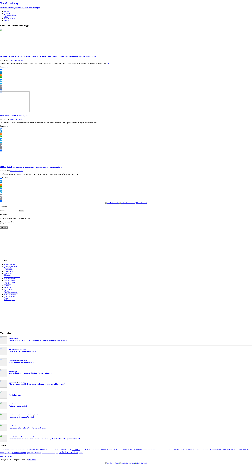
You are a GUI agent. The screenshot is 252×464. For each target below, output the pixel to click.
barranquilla (63, 449)
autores (49, 449)
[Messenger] (126, 79)
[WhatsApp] (126, 77)
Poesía (6, 298)
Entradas (6, 11)
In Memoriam (8, 289)
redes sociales (51, 453)
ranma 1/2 (45, 453)
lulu (248, 449)
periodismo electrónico (34, 453)
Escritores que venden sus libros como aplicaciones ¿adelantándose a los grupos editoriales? (45, 439)
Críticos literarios (9, 271)
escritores (110, 449)
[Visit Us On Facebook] (127, 203)
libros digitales (217, 449)
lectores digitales (197, 449)
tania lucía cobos (68, 452)
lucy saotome (242, 449)
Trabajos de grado (9, 18)
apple (23, 449)
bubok (69, 449)
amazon (6, 449)
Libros (6, 17)
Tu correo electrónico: (7, 222)
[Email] (126, 85)
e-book (82, 449)
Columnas (7, 13)
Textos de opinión (9, 300)
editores (97, 449)
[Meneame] (126, 75)
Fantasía (6, 285)
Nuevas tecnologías (10, 294)
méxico (2, 453)
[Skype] (126, 83)
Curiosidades (8, 273)
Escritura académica (10, 280)
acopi (1, 449)
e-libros (92, 449)
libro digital (205, 449)
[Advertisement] (59, 244)
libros (211, 449)
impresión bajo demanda (167, 449)
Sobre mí (7, 20)
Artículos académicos (10, 15)
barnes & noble (55, 449)
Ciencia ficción (8, 270)
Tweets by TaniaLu (6, 456)
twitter (81, 453)
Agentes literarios (9, 264)
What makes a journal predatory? (22, 362)
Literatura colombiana (11, 293)
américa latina (14, 449)
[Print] (126, 88)
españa (125, 449)
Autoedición (8, 268)
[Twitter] (126, 71)
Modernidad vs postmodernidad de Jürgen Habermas (30, 373)
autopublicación (41, 450)
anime (19, 449)
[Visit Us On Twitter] (112, 203)
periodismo (8, 453)
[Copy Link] (126, 87)
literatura (236, 449)
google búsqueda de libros (148, 449)
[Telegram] (126, 81)
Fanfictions (7, 284)
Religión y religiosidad (18, 406)
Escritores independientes (12, 277)
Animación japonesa (10, 266)
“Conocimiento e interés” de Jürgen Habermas (27, 428)
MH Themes (32, 460)
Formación (7, 287)
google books (138, 449)
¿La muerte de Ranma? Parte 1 (21, 417)
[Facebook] (126, 69)
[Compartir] (126, 90)
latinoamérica (189, 449)
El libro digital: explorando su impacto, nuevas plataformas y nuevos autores (31, 167)
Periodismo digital (9, 296)
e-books (87, 449)
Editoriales (7, 275)
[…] (107, 63)
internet (176, 449)
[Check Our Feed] (141, 203)
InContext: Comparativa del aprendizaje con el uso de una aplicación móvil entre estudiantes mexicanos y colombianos (48, 56)
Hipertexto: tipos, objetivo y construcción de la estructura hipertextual (37, 384)
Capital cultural (15, 395)
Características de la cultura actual (23, 351)
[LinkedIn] (126, 73)
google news (158, 449)
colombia (76, 449)
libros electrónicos (228, 449)
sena (57, 453)
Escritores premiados (10, 278)
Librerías (6, 291)
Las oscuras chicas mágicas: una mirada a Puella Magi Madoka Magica (38, 340)
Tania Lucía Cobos (16, 60)
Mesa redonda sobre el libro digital (14, 116)
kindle (182, 450)
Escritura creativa (9, 282)
